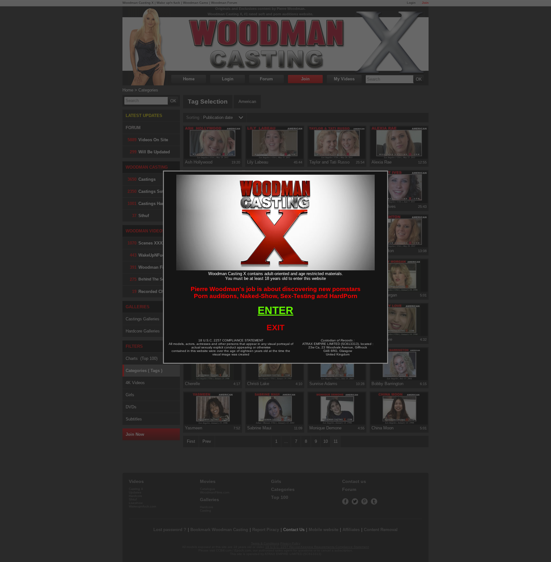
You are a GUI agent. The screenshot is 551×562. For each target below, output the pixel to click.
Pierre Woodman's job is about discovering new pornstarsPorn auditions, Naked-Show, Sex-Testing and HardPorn (276, 292)
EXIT (275, 327)
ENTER (275, 310)
